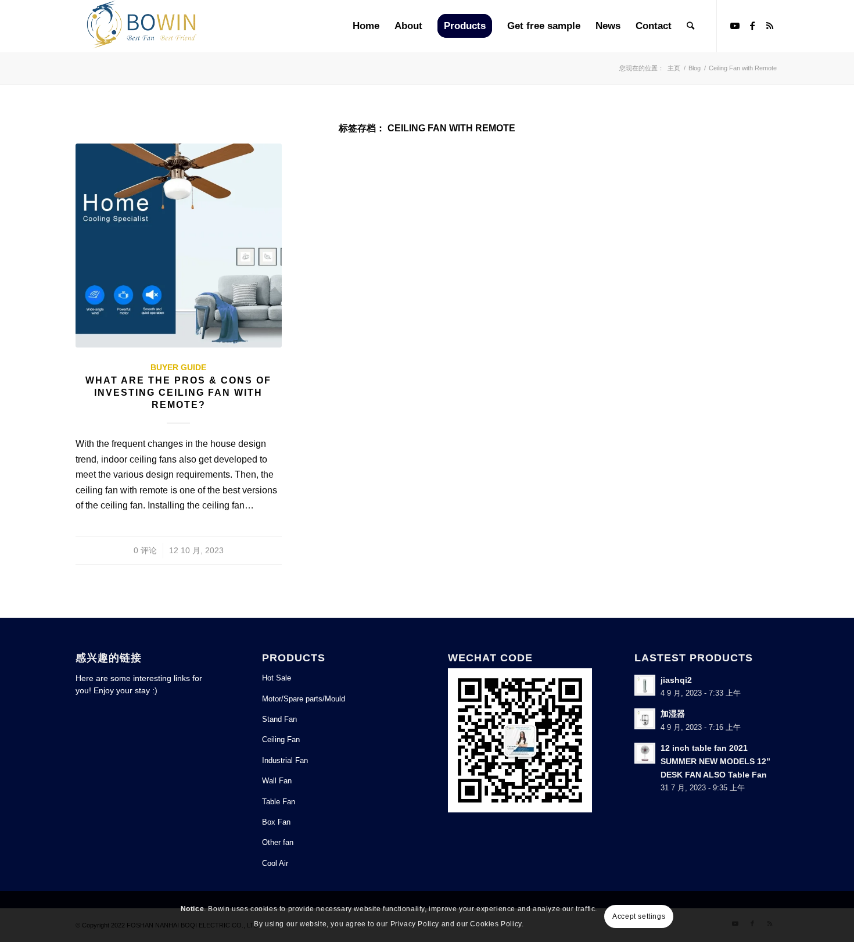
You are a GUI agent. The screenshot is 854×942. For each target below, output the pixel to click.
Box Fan (276, 822)
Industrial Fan (285, 760)
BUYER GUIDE (178, 367)
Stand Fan (279, 719)
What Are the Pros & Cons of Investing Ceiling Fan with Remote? (178, 392)
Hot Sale (276, 678)
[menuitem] (366, 26)
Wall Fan (277, 780)
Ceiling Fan (281, 739)
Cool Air (275, 863)
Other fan (277, 842)
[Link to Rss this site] (769, 25)
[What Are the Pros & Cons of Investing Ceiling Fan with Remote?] (179, 246)
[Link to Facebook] (752, 25)
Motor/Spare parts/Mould (303, 698)
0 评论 (145, 550)
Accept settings (638, 916)
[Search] (690, 26)
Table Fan (278, 801)
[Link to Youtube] (735, 25)
